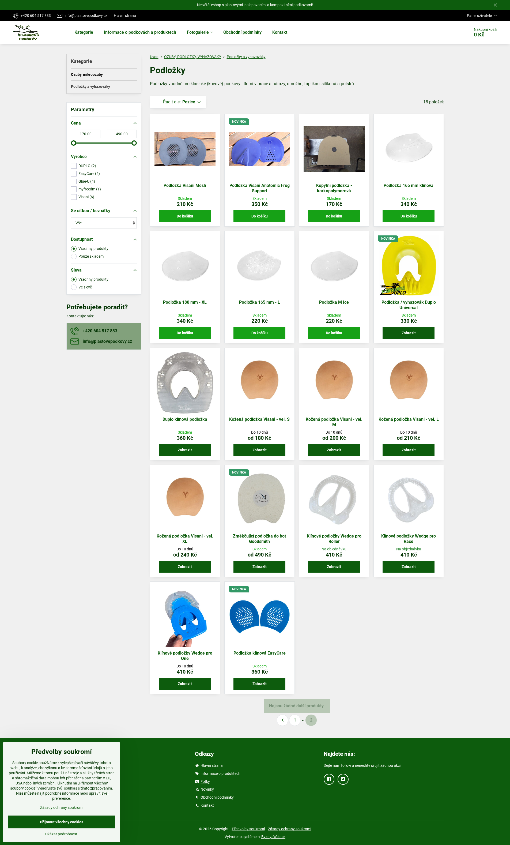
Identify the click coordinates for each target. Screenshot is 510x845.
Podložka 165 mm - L (259, 302)
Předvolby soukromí (248, 829)
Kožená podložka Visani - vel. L (409, 419)
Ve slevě (85, 287)
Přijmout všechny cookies (61, 822)
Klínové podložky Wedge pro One (185, 656)
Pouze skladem (91, 256)
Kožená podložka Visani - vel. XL (185, 539)
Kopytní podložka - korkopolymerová (334, 188)
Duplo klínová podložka (185, 419)
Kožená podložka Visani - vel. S (259, 419)
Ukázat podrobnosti (61, 834)
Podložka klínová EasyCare (259, 653)
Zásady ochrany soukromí (289, 829)
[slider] (73, 143)
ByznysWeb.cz (273, 837)
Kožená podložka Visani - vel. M (334, 422)
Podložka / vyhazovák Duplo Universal (408, 305)
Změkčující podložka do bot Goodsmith (259, 539)
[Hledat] (450, 32)
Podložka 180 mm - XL (185, 302)
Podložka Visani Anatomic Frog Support (259, 188)
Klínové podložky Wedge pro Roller (334, 539)
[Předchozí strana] (282, 720)
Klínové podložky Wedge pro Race (408, 539)
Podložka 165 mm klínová (408, 185)
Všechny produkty (93, 248)
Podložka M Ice (334, 302)
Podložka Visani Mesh (185, 185)
